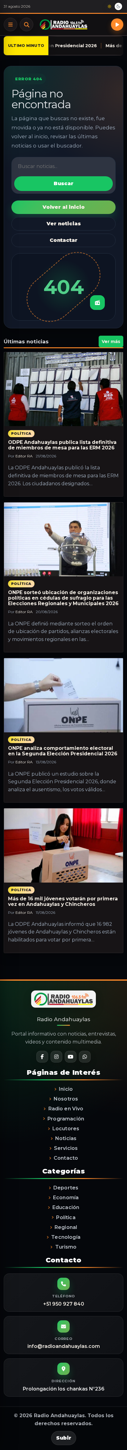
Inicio (66, 1089)
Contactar (63, 240)
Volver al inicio (64, 207)
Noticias (65, 1138)
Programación (65, 1119)
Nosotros (66, 1099)
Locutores (65, 1128)
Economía (66, 1197)
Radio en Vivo (65, 1109)
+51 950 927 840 (63, 1304)
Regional (66, 1227)
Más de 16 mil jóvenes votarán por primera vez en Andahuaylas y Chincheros (63, 901)
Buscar (26, 24)
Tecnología (65, 1237)
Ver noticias (64, 224)
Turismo (65, 1247)
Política (21, 433)
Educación (65, 1207)
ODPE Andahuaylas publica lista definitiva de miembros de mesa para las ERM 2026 (62, 445)
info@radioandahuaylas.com (63, 1346)
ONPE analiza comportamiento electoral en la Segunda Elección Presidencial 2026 (62, 751)
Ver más (111, 341)
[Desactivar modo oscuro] (113, 6)
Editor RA (24, 456)
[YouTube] (70, 1057)
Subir (63, 1438)
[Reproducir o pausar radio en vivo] (117, 24)
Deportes (65, 1188)
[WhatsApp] (85, 1057)
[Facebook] (42, 1057)
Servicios (66, 1148)
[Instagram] (56, 1057)
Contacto (66, 1158)
